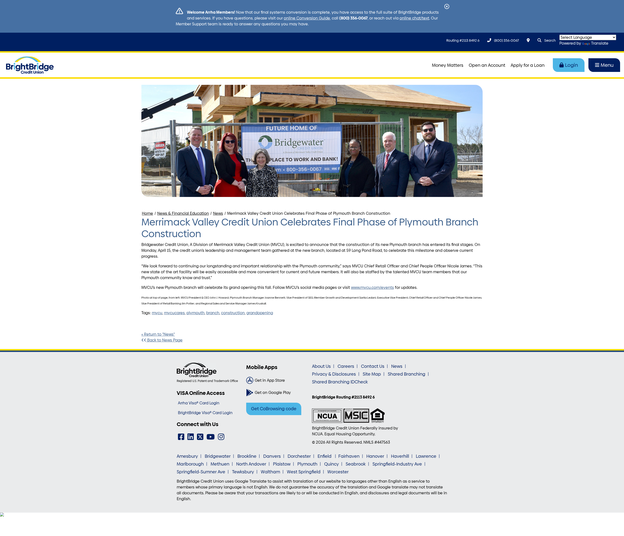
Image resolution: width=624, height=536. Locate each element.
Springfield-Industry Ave (397, 464)
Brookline (246, 456)
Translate (599, 43)
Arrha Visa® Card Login (198, 403)
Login (571, 65)
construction (233, 313)
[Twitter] (200, 436)
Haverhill (400, 456)
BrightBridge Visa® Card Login (205, 412)
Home (147, 213)
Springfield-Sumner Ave (201, 472)
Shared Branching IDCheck (340, 382)
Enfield (325, 456)
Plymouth (307, 464)
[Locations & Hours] (528, 40)
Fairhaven (349, 456)
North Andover (251, 464)
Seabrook (356, 464)
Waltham (270, 472)
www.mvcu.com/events (372, 287)
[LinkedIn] (190, 436)
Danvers (272, 456)
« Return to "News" (158, 334)
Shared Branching (406, 374)
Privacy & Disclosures (334, 374)
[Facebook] (181, 436)
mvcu (157, 313)
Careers (346, 366)
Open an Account (487, 65)
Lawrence (426, 456)
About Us (321, 366)
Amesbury (187, 456)
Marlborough (190, 464)
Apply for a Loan (528, 65)
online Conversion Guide (307, 18)
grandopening (259, 313)
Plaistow (282, 464)
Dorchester (299, 456)
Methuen (220, 464)
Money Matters (447, 65)
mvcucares (174, 313)
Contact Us (372, 366)
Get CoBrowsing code (273, 408)
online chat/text (414, 18)
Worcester (338, 472)
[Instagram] (221, 436)
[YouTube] (210, 436)
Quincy (331, 464)
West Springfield (304, 472)
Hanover (375, 456)
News (218, 213)
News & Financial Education (183, 213)
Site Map (372, 374)
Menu (607, 65)
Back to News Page (164, 340)
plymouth (195, 313)
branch (212, 313)
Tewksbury (243, 472)
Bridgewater (218, 456)
